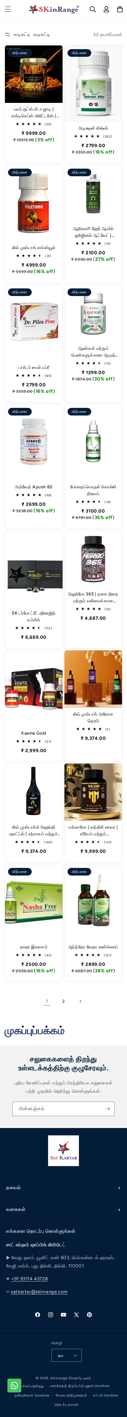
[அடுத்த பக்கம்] (80, 1001)
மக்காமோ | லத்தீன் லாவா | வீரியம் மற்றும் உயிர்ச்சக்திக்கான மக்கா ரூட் (93, 831)
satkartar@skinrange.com (39, 1291)
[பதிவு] (107, 1109)
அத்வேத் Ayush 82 (34, 487)
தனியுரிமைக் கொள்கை (32, 1395)
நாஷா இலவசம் (34, 947)
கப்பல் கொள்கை (106, 1395)
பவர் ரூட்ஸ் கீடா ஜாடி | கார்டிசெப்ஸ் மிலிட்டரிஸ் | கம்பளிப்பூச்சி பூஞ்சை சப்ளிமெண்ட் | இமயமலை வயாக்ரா (33, 113)
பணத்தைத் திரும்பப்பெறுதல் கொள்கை (80, 1386)
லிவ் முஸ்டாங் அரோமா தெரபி (93, 718)
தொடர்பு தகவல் (67, 1405)
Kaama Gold (33, 733)
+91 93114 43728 (29, 1279)
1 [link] (47, 1001)
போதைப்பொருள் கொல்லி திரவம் (93, 490)
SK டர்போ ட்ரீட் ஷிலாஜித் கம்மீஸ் (34, 617)
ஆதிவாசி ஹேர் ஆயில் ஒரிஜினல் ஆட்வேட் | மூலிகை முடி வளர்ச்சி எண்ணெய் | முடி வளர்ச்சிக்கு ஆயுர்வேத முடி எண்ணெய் (93, 232)
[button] (7, 9)
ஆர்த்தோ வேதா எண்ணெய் (93, 947)
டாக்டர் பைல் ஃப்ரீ (33, 367)
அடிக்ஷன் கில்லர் (93, 128)
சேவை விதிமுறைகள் (71, 1395)
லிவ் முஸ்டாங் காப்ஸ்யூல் (33, 248)
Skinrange (59, 1378)
